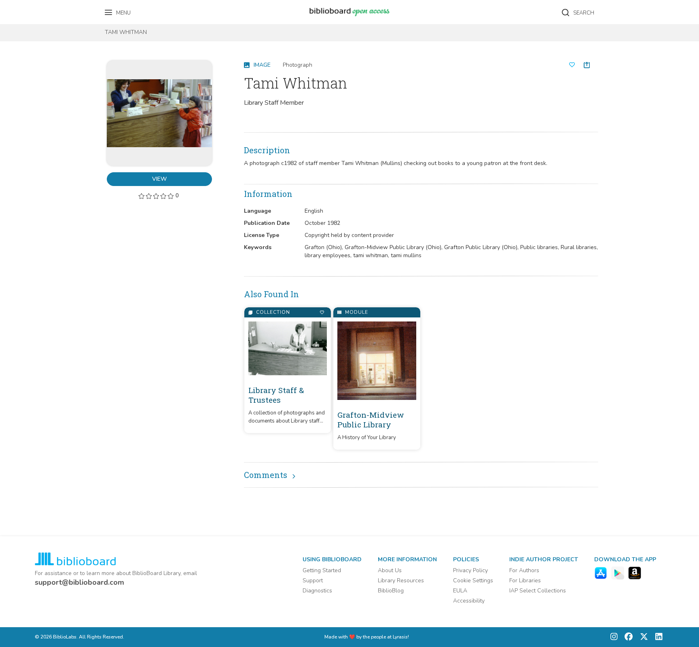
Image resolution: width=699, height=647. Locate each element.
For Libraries (525, 580)
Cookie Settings (473, 580)
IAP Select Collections (537, 590)
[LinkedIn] (657, 637)
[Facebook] (626, 637)
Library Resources (401, 580)
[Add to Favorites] (322, 312)
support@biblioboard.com (79, 582)
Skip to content (42, 9)
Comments (265, 475)
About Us (390, 570)
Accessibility (469, 601)
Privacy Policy (470, 570)
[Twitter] (642, 637)
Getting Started (322, 570)
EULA (460, 590)
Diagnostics (317, 590)
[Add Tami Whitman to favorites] (572, 65)
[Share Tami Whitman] (586, 64)
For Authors (524, 570)
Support (313, 580)
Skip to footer (40, 9)
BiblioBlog (391, 590)
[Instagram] (614, 637)
